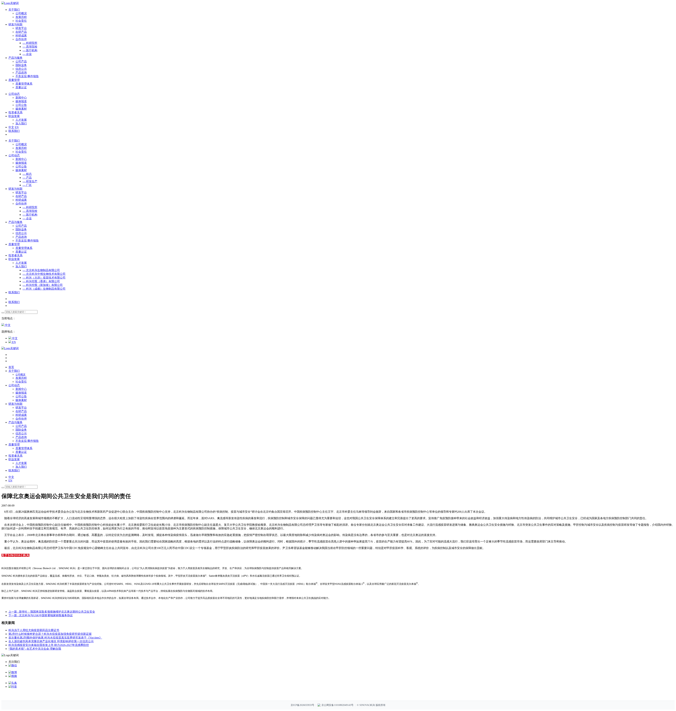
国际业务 (21, 65)
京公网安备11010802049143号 (337, 705)
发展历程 (21, 17)
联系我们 (14, 130)
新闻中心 (21, 97)
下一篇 (40, 615)
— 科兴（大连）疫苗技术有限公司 (44, 277)
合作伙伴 (21, 39)
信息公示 (21, 68)
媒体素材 (21, 108)
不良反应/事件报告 (27, 76)
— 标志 (27, 173)
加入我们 (21, 123)
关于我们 (14, 140)
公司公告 (21, 104)
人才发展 (21, 119)
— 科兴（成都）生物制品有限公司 (44, 288)
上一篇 (51, 611)
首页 (11, 367)
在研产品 (21, 31)
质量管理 (14, 244)
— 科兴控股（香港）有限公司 (41, 281)
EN (17, 127)
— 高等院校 (30, 46)
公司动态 (14, 155)
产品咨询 (21, 72)
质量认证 (21, 87)
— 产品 (27, 177)
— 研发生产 (30, 181)
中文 (11, 127)
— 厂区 (27, 185)
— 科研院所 (30, 42)
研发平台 (21, 28)
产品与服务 (15, 222)
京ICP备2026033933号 (302, 705)
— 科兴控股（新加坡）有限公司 (43, 284)
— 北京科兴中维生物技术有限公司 (44, 273)
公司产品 (21, 61)
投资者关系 (15, 255)
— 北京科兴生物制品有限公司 (41, 270)
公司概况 (21, 13)
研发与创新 (15, 188)
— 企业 (27, 54)
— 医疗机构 (30, 50)
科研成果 (21, 35)
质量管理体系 (23, 83)
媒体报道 (21, 101)
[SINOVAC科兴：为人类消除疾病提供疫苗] (10, 3)
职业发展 (14, 259)
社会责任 (21, 20)
